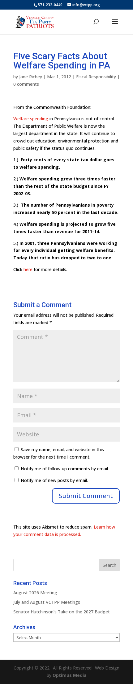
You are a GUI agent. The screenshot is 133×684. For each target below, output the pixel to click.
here (28, 269)
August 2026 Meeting (35, 592)
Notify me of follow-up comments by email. (65, 469)
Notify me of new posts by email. (54, 480)
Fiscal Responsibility (96, 77)
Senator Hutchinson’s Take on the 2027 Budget (61, 612)
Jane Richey (30, 77)
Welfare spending (30, 119)
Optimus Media (70, 675)
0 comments (26, 84)
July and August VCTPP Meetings (46, 602)
